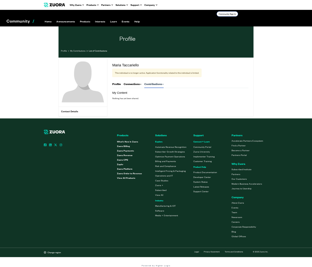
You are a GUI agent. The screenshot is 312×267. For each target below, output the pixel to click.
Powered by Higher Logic (156, 265)
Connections (132, 84)
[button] (65, 21)
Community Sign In (227, 13)
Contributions (153, 84)
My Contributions (77, 50)
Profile (64, 50)
